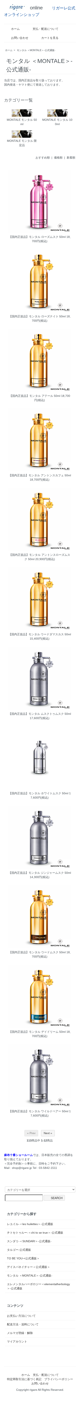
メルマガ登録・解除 (20, 1333)
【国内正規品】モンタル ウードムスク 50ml (37, 952)
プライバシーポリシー (58, 1379)
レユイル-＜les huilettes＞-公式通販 (30, 1224)
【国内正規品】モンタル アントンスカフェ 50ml (39, 475)
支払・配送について (45, 28)
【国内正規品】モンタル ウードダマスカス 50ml (39, 634)
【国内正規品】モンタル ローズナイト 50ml (37, 316)
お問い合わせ (19, 37)
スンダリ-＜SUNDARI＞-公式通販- (29, 1241)
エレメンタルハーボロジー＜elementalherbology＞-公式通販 (38, 1286)
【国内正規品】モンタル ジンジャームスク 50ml (39, 872)
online (36, 7)
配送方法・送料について (23, 1324)
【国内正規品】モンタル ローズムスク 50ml (37, 236)
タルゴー (19, 1249)
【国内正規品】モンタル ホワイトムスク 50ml (38, 793)
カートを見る (49, 37)
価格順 (58, 157)
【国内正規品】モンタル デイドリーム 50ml (37, 1031)
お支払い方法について (21, 1315)
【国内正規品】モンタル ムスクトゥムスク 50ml (39, 713)
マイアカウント (17, 1341)
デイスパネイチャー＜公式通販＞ (28, 1267)
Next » (48, 1133)
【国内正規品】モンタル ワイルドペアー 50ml (38, 1111)
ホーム (15, 28)
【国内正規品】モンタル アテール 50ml (34, 395)
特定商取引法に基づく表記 (24, 1379)
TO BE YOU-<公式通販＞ (23, 1258)
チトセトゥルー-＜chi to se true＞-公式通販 (35, 1232)
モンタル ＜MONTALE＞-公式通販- (36, 50)
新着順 (71, 157)
